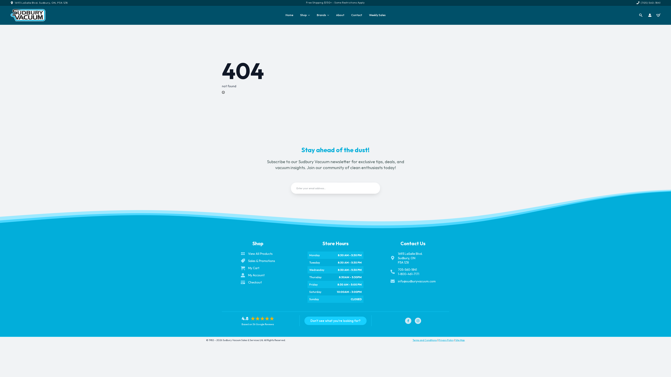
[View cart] (658, 15)
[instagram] (418, 321)
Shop (303, 15)
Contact (356, 15)
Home (289, 15)
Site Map (460, 340)
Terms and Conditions (425, 340)
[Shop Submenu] (310, 15)
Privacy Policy (446, 340)
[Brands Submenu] (329, 15)
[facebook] (408, 321)
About (340, 15)
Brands (321, 15)
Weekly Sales (377, 15)
